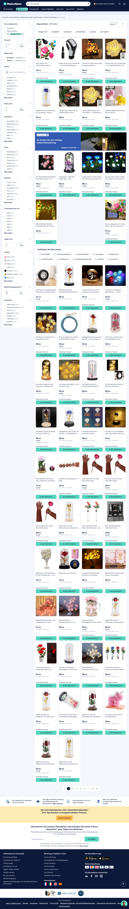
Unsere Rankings (50, 863)
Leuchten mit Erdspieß (50, 17)
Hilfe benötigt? (8, 863)
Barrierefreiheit (64, 906)
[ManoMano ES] (60, 884)
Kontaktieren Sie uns (10, 866)
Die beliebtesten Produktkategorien (56, 860)
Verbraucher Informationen (106, 903)
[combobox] (117, 24)
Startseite (5, 17)
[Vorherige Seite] (64, 788)
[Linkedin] (86, 876)
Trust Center (54, 903)
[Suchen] (28, 3)
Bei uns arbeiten (9, 875)
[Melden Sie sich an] (119, 4)
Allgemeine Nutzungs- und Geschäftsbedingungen (77, 903)
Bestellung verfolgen (10, 857)
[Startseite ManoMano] (12, 4)
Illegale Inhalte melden (11, 869)
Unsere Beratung (50, 857)
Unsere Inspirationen (51, 869)
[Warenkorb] (124, 4)
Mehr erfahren (84, 846)
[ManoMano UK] (55, 884)
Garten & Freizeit (14, 17)
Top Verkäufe (48, 872)
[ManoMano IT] (50, 884)
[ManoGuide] (124, 904)
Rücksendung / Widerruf (11, 860)
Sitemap (25, 903)
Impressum (34, 903)
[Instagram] (101, 876)
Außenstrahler (37, 17)
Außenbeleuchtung (26, 17)
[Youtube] (96, 876)
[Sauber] (88, 4)
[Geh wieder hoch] (123, 884)
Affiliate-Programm (9, 878)
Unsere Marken (49, 866)
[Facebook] (91, 876)
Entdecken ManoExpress (52, 875)
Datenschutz (43, 903)
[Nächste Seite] (97, 788)
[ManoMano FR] (45, 884)
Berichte (120, 903)
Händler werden (8, 872)
